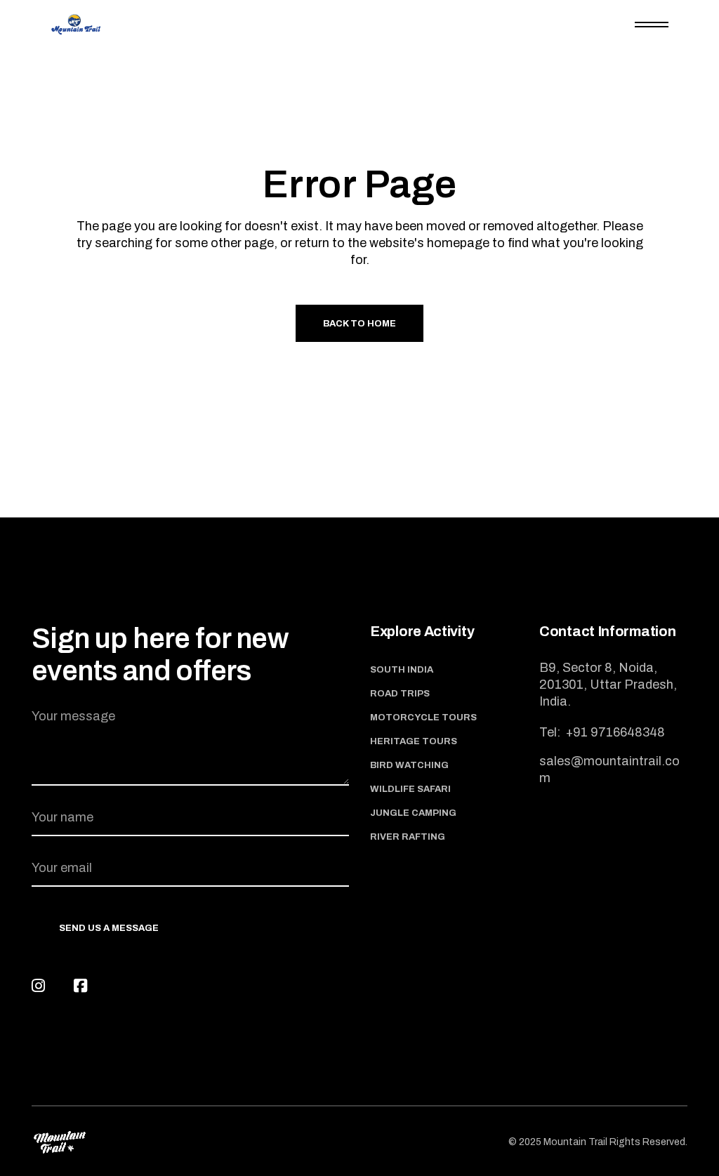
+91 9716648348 (614, 732)
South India (401, 670)
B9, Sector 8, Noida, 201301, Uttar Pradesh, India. (608, 684)
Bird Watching (409, 765)
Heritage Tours (413, 741)
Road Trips (400, 694)
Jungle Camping (413, 813)
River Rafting (407, 837)
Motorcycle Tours (423, 717)
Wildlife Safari (410, 789)
